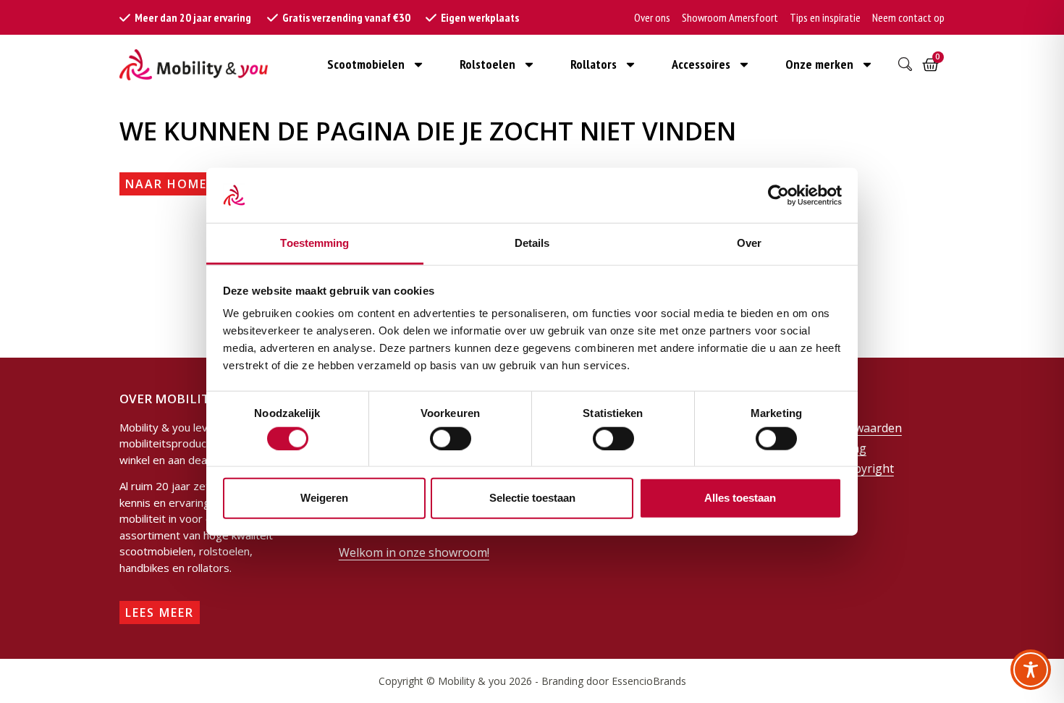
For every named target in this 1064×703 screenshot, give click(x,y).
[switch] (450, 438)
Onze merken (819, 64)
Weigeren (324, 498)
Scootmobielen (366, 64)
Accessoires (701, 64)
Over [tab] (749, 243)
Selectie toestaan (532, 498)
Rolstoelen (487, 64)
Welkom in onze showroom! (414, 552)
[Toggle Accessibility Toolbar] (1031, 670)
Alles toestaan (740, 498)
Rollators (593, 64)
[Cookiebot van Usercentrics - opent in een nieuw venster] (778, 195)
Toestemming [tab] (314, 243)
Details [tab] (532, 243)
